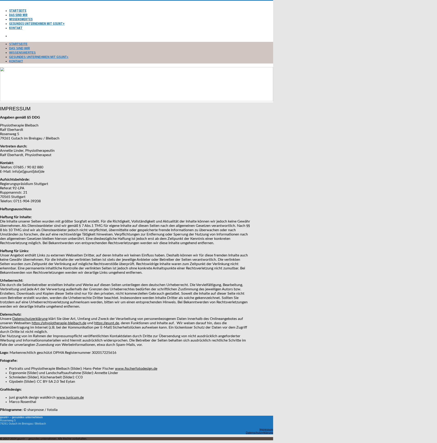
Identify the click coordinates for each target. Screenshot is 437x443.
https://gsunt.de (106, 323)
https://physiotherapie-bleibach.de (59, 323)
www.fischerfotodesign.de (136, 368)
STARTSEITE (17, 11)
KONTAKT (16, 28)
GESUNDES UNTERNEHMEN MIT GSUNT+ (37, 23)
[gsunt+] (2, 3)
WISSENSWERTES (21, 19)
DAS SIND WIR (18, 15)
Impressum (266, 429)
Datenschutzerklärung (30, 319)
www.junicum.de (70, 397)
